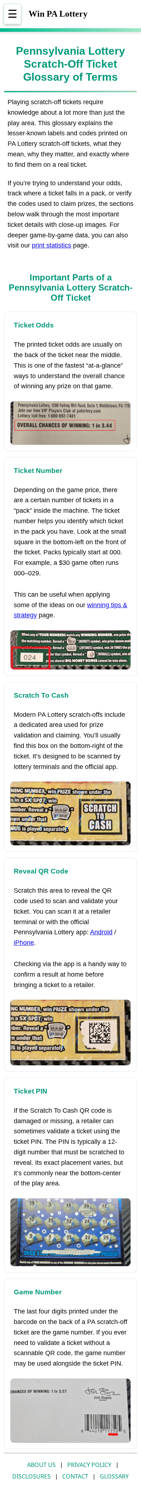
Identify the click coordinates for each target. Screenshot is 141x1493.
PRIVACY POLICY (89, 1465)
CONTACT (75, 1476)
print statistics (51, 245)
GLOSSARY (114, 1476)
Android (101, 932)
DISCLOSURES (31, 1476)
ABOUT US (41, 1465)
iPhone (24, 942)
